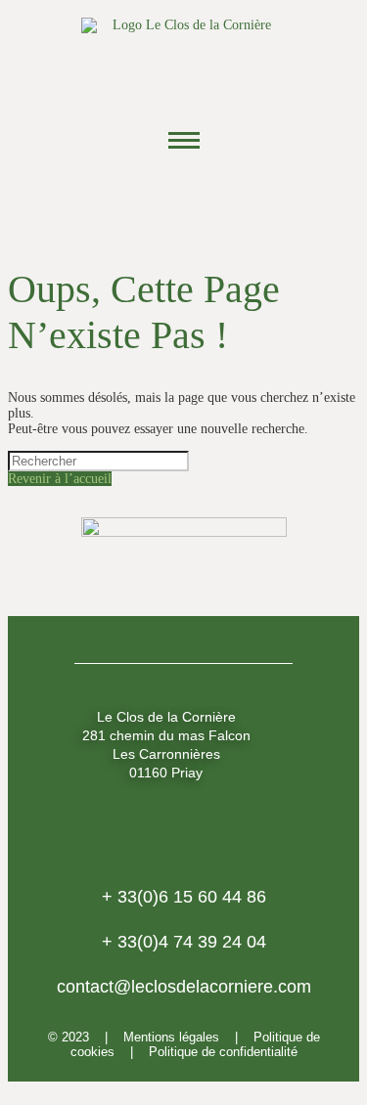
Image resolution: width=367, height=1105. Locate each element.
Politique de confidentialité (223, 1051)
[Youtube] (237, 199)
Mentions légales (171, 1037)
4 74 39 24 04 (184, 941)
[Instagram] (184, 199)
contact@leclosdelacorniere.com (184, 986)
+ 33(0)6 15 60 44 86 (184, 896)
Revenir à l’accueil (60, 478)
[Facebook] (130, 199)
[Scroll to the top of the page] (13, 1089)
